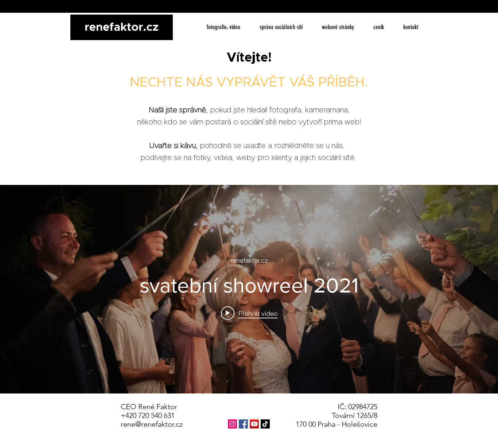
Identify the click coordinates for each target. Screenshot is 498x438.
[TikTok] (265, 424)
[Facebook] (243, 424)
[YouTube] (254, 424)
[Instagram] (232, 424)
